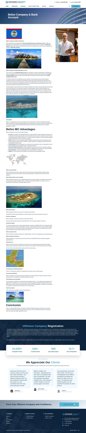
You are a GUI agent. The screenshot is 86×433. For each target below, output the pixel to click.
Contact (51, 6)
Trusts (44, 6)
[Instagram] (76, 430)
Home (7, 6)
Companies (15, 6)
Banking (23, 6)
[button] (69, 6)
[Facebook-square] (70, 430)
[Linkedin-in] (78, 430)
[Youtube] (74, 430)
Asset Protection (33, 6)
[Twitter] (72, 430)
